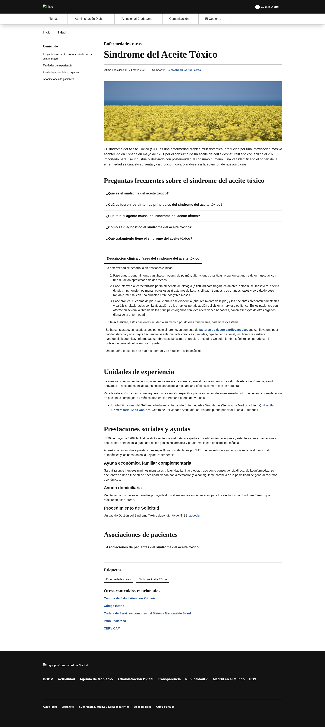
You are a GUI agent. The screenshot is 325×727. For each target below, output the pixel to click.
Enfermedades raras (118, 579)
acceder (194, 515)
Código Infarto (114, 605)
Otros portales (165, 706)
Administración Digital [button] (89, 18)
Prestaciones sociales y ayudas (61, 72)
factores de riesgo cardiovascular (223, 329)
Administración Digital (135, 679)
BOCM (48, 679)
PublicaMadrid (196, 679)
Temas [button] (53, 18)
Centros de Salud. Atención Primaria (130, 598)
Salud (61, 32)
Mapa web (68, 706)
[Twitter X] (70, 693)
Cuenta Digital (270, 6)
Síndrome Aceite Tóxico (153, 579)
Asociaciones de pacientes (58, 79)
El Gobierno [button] (213, 18)
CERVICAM (112, 628)
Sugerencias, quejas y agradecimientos (104, 706)
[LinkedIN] (93, 693)
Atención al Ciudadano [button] (137, 18)
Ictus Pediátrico (115, 621)
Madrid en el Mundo (229, 679)
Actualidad (66, 679)
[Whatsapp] (104, 693)
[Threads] (149, 693)
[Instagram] (59, 693)
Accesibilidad (143, 706)
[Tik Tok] (116, 693)
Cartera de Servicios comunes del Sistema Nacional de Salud (147, 613)
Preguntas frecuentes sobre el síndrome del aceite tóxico (68, 56)
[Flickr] (127, 693)
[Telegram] (138, 693)
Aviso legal (50, 706)
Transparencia (169, 679)
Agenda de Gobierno (96, 679)
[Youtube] (82, 693)
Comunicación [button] (179, 18)
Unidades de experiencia (57, 65)
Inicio (47, 32)
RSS (252, 679)
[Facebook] (48, 693)
